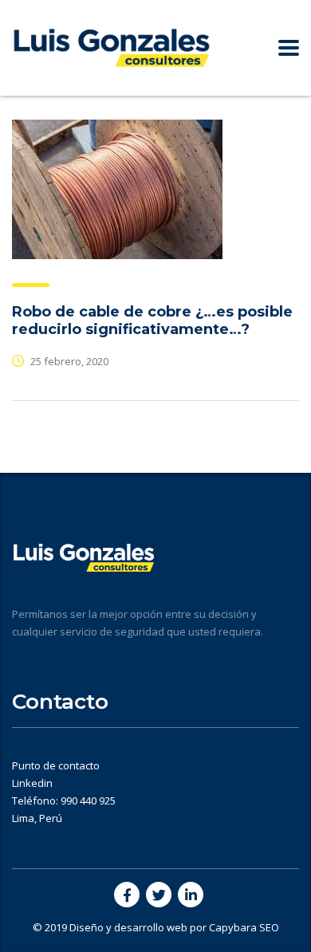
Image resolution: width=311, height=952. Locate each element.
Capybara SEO (244, 927)
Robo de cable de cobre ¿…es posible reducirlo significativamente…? (152, 320)
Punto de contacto (56, 765)
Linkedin (32, 783)
